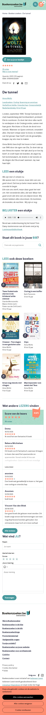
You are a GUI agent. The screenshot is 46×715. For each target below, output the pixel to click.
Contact (5, 658)
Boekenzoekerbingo (11, 632)
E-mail (26, 83)
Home (4, 13)
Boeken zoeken (35, 4)
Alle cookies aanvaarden (23, 697)
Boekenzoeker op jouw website (15, 647)
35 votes (5, 69)
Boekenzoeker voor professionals (16, 651)
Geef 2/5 (7, 559)
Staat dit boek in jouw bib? (40, 245)
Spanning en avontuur (28, 102)
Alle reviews (10, 531)
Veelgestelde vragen (10, 639)
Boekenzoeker (14, 4)
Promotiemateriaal (10, 636)
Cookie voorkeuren (23, 710)
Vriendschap (22, 105)
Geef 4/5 (13, 559)
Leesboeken (7, 102)
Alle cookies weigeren (23, 703)
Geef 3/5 (10, 559)
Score (4, 556)
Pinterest (22, 83)
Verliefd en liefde (9, 105)
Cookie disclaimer (9, 668)
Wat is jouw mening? (10, 71)
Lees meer (9, 467)
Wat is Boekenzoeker (11, 621)
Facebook (14, 83)
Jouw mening (7, 563)
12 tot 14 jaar (21, 108)
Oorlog (16, 102)
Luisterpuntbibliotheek (12, 229)
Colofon (6, 654)
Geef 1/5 (4, 559)
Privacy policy (8, 665)
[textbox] (23, 580)
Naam (4, 542)
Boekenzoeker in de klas (12, 624)
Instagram (41, 675)
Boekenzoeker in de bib (12, 628)
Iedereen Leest (36, 678)
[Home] (16, 613)
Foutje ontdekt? (9, 643)
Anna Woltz (7, 98)
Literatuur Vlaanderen (11, 685)
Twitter (18, 83)
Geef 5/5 (17, 559)
